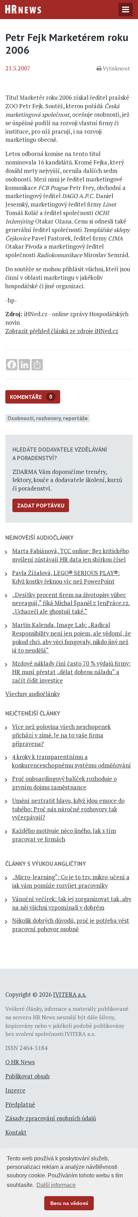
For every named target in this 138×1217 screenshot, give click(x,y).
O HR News (20, 1062)
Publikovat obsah (27, 1076)
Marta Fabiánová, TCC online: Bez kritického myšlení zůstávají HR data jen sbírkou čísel (70, 555)
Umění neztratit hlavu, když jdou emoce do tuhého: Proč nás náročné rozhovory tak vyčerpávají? (68, 809)
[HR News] (23, 8)
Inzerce (15, 1090)
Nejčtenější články (32, 713)
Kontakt (16, 1132)
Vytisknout (116, 68)
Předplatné (20, 1104)
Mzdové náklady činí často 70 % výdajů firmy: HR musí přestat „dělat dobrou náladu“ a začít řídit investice (71, 672)
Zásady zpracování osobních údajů (50, 1118)
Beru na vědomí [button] (69, 1203)
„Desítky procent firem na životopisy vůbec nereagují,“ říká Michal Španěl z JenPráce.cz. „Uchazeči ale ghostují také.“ (71, 603)
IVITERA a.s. (69, 994)
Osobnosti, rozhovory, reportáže (47, 418)
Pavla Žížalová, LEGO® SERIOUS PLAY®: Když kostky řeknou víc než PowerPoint (66, 577)
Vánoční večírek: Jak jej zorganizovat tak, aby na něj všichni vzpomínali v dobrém (71, 903)
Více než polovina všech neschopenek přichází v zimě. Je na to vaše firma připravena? (61, 735)
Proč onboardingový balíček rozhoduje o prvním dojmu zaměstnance (64, 783)
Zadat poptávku (40, 505)
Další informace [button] (56, 1185)
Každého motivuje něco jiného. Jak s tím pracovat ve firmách (64, 835)
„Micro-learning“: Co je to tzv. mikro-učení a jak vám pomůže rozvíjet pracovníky (71, 881)
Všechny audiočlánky (32, 694)
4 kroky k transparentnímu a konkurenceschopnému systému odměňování (71, 761)
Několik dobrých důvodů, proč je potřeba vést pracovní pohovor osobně (70, 925)
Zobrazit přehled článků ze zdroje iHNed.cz (61, 331)
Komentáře (31, 396)
